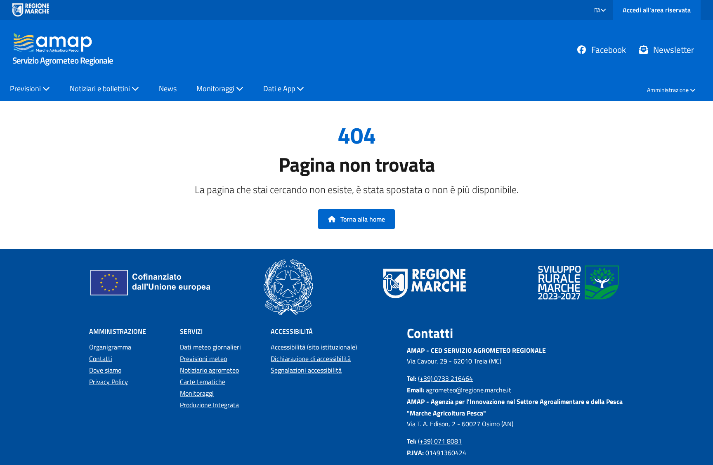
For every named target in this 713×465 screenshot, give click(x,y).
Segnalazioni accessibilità (306, 370)
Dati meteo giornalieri (210, 347)
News (168, 88)
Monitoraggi (197, 393)
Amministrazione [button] (668, 89)
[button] (600, 10)
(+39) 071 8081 (440, 441)
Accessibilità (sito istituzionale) (314, 347)
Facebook (607, 49)
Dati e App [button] (280, 88)
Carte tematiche (202, 382)
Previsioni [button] (26, 88)
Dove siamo (105, 370)
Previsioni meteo (203, 359)
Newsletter (672, 49)
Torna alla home (362, 219)
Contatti (100, 359)
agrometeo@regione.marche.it (468, 390)
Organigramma (110, 347)
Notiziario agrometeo (209, 370)
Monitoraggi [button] (216, 88)
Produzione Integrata (209, 405)
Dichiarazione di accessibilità (311, 359)
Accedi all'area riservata (657, 10)
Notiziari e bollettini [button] (101, 88)
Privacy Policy (108, 382)
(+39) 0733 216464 (445, 378)
